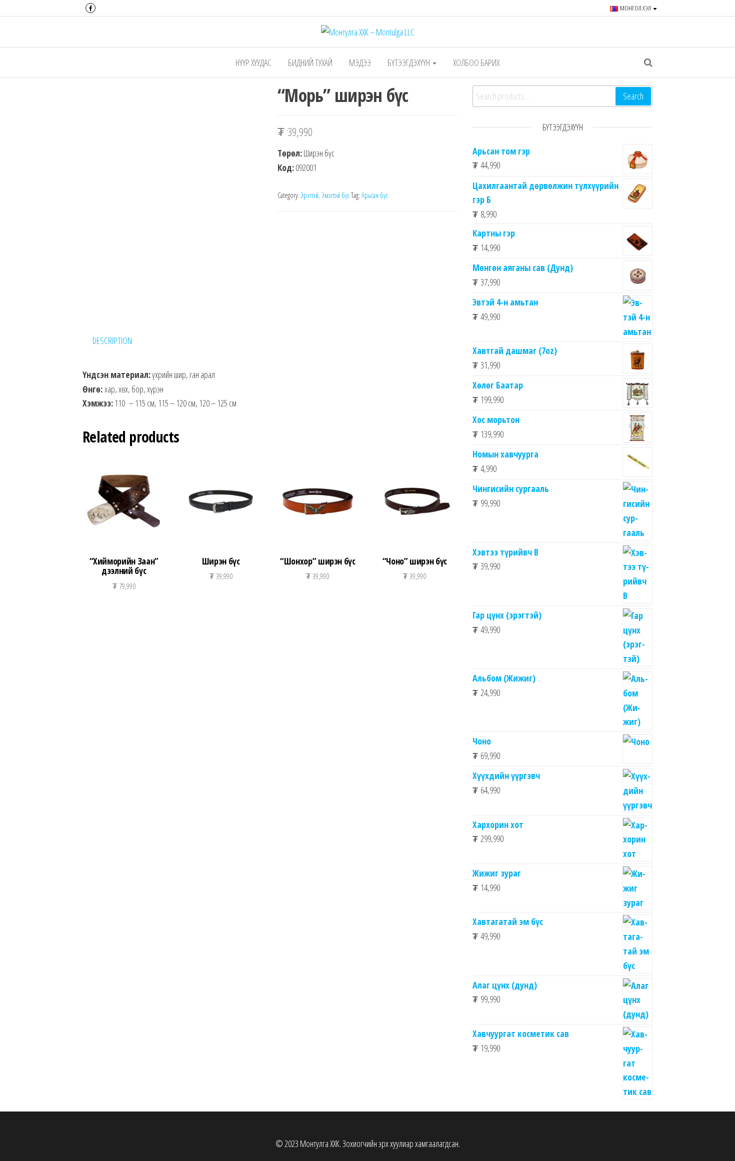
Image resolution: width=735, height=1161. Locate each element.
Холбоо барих (476, 62)
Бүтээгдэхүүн (410, 62)
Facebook (90, 8)
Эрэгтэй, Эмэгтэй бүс (325, 195)
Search (633, 96)
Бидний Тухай (310, 62)
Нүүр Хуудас (254, 62)
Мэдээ (360, 62)
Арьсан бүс (375, 195)
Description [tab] (112, 340)
